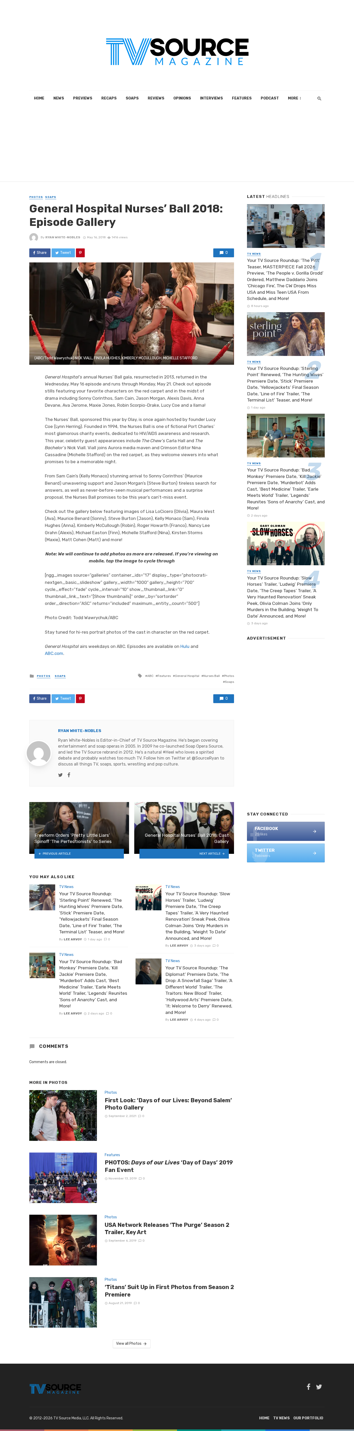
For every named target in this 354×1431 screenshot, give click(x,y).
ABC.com (54, 653)
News (58, 98)
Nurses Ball (211, 676)
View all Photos (128, 1343)
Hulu (184, 646)
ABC (150, 676)
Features (242, 98)
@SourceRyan (205, 758)
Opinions (182, 98)
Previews (82, 98)
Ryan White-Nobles (62, 237)
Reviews (156, 98)
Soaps (132, 98)
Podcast (270, 98)
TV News (66, 887)
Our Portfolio (308, 1418)
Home (39, 98)
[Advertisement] (177, 145)
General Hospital (187, 676)
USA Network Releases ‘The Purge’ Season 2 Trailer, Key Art (167, 1228)
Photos (36, 197)
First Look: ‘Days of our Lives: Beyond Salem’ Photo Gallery (168, 1104)
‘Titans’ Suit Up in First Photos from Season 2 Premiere (169, 1291)
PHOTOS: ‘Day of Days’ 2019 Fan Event (169, 1166)
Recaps (109, 98)
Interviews (211, 98)
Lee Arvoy (73, 939)
